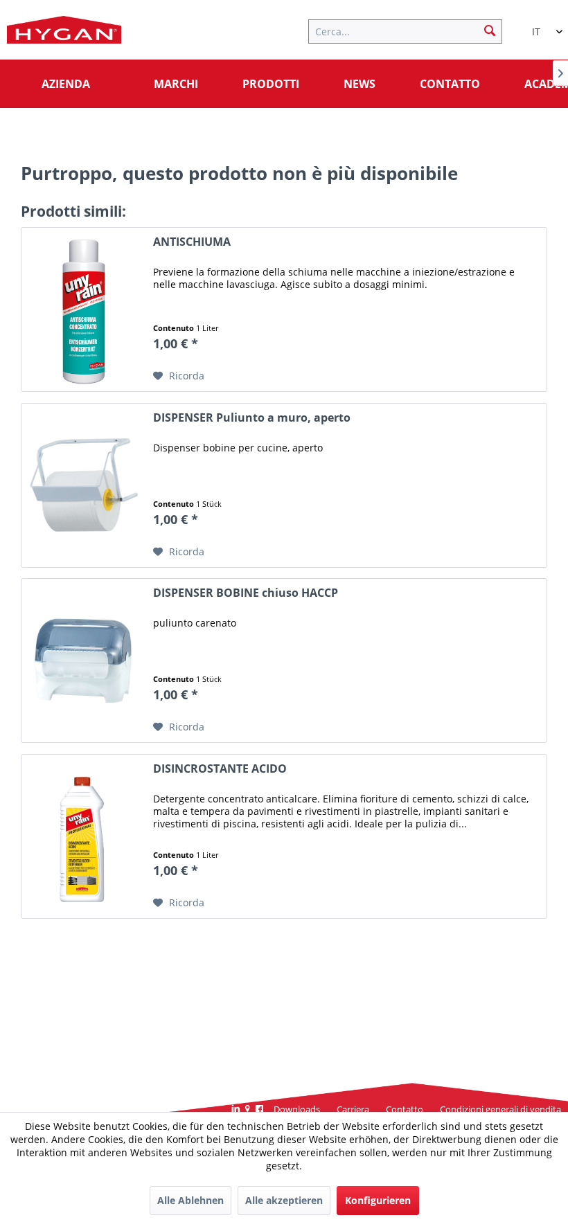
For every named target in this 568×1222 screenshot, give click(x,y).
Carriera (353, 1109)
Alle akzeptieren (284, 1200)
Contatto (404, 1109)
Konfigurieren (378, 1200)
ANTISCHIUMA (192, 242)
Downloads (297, 1109)
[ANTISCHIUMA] (83, 309)
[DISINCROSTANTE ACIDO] (83, 836)
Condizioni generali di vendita (500, 1109)
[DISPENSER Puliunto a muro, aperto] (83, 485)
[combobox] (540, 25)
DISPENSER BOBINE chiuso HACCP (245, 593)
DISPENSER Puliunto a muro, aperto (251, 418)
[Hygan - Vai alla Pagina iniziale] (64, 33)
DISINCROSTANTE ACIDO (220, 769)
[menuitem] (412, 30)
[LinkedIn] (235, 1109)
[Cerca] (489, 30)
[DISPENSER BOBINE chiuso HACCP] (83, 660)
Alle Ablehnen (190, 1200)
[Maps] (247, 1109)
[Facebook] (259, 1109)
